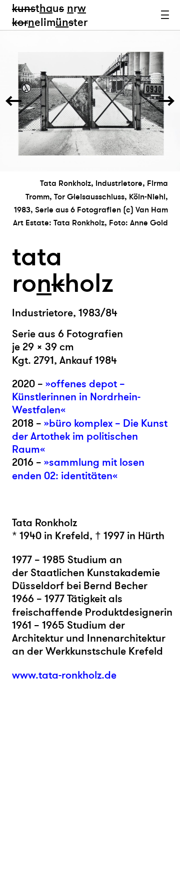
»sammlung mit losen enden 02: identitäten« (78, 469)
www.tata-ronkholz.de (64, 675)
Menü (165, 15)
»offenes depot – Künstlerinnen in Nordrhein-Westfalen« (76, 397)
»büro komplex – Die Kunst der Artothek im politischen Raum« (90, 437)
